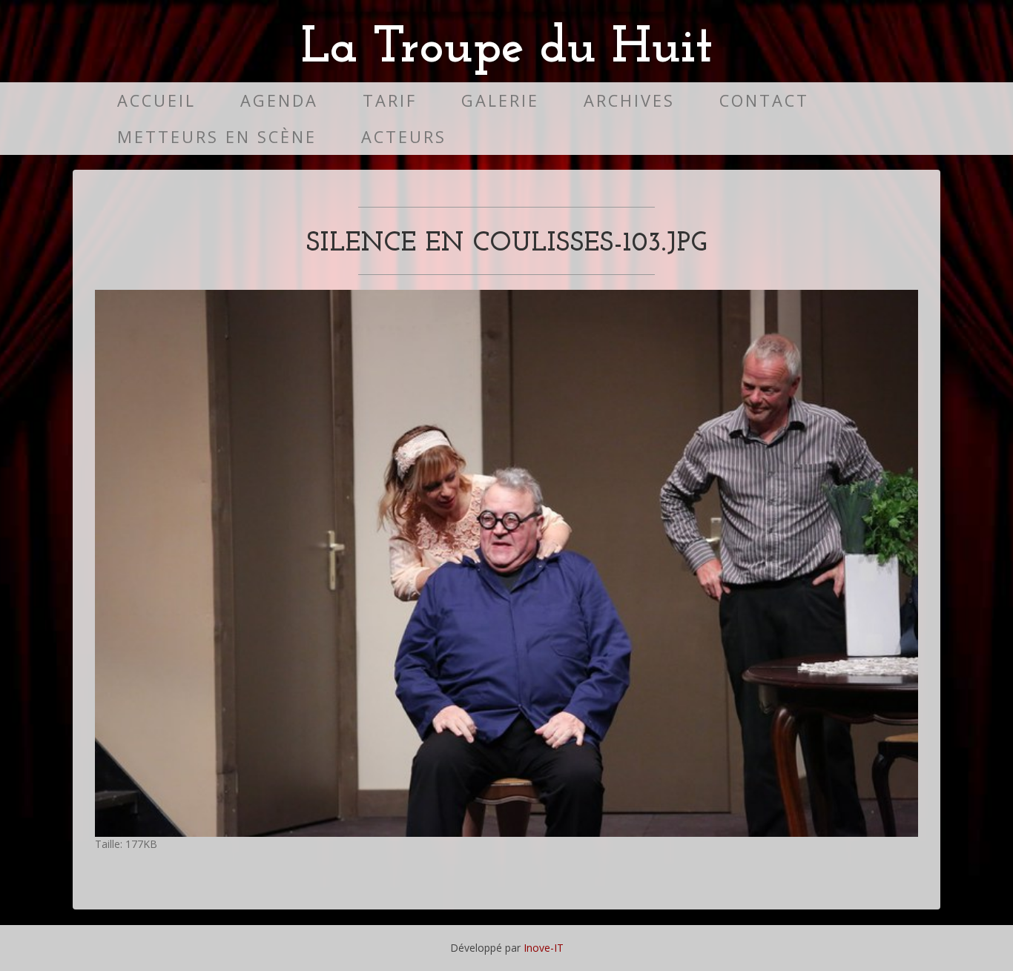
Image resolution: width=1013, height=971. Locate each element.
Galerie (500, 100)
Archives (629, 100)
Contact (764, 100)
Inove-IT (544, 948)
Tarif (390, 100)
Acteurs (403, 137)
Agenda (279, 100)
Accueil (156, 100)
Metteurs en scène (217, 137)
